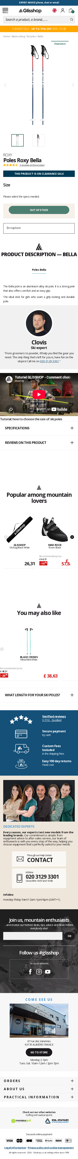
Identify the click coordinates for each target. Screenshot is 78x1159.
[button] (39, 428)
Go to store (39, 1052)
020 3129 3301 (49, 361)
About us (14, 1089)
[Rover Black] (54, 529)
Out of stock (39, 210)
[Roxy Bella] (39, 85)
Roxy (7, 154)
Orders (12, 1081)
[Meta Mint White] (29, 642)
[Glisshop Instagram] (39, 972)
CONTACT (40, 860)
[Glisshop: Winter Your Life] (30, 11)
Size (6, 185)
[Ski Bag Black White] (19, 529)
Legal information (15, 1147)
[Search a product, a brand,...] (71, 19)
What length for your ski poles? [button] (32, 695)
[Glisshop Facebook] (30, 972)
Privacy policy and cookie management (51, 1147)
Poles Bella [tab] (39, 269)
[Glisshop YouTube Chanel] (47, 972)
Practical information (32, 1097)
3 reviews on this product (32, 165)
